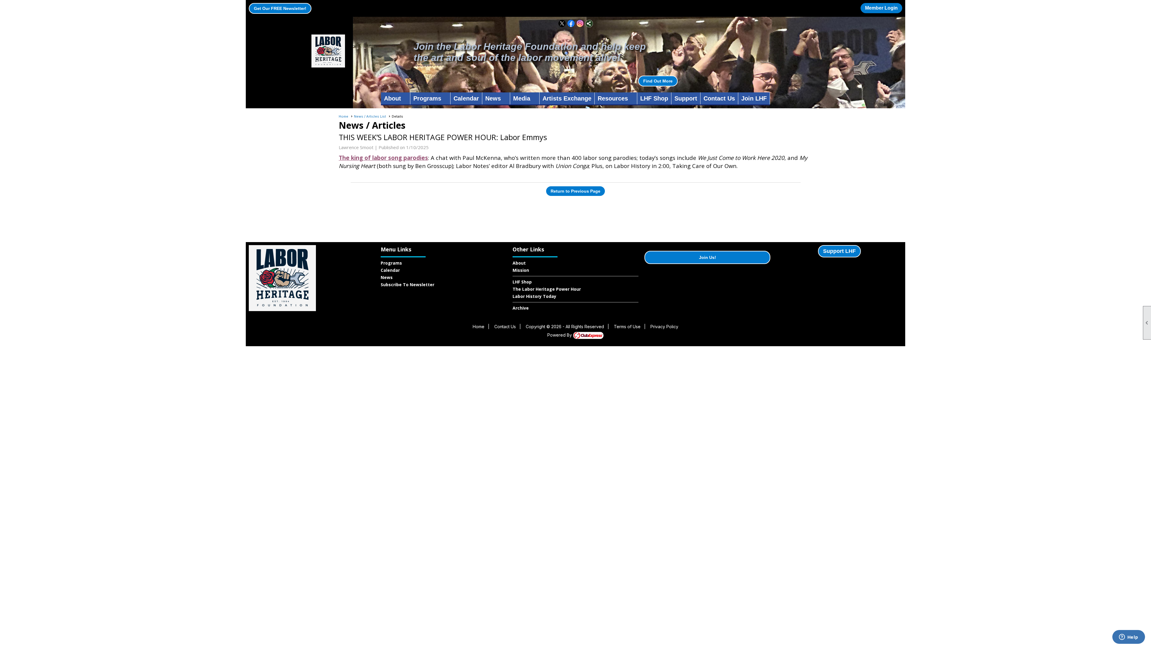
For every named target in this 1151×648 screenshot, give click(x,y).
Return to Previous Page (575, 191)
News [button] (493, 98)
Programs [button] (427, 98)
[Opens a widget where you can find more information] (1128, 637)
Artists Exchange (567, 98)
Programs (391, 263)
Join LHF (754, 98)
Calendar (466, 98)
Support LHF (839, 251)
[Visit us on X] (562, 23)
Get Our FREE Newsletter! (280, 8)
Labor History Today (534, 296)
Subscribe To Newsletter (407, 284)
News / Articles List (370, 116)
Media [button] (521, 98)
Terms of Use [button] (627, 326)
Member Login (881, 7)
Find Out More (658, 81)
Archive (521, 308)
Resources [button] (613, 98)
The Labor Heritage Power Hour (547, 289)
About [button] (392, 98)
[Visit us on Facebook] (571, 23)
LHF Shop (654, 98)
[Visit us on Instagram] (580, 23)
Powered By (560, 335)
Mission (521, 270)
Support (685, 98)
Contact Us (719, 98)
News (387, 277)
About (519, 263)
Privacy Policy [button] (664, 326)
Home (343, 116)
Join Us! (707, 257)
